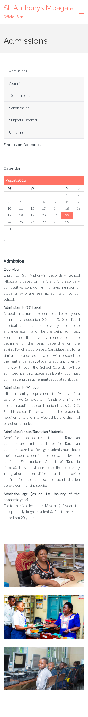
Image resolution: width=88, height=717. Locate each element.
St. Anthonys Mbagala (39, 8)
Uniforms (16, 132)
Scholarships (19, 107)
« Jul (7, 240)
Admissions (18, 70)
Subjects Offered (23, 120)
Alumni (14, 83)
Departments (20, 95)
